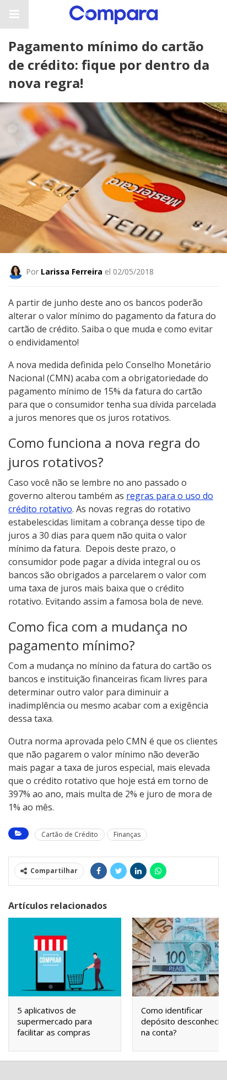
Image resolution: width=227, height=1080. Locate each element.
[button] (14, 14)
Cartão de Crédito (69, 834)
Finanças (127, 834)
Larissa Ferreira (71, 271)
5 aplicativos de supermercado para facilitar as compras (54, 1021)
